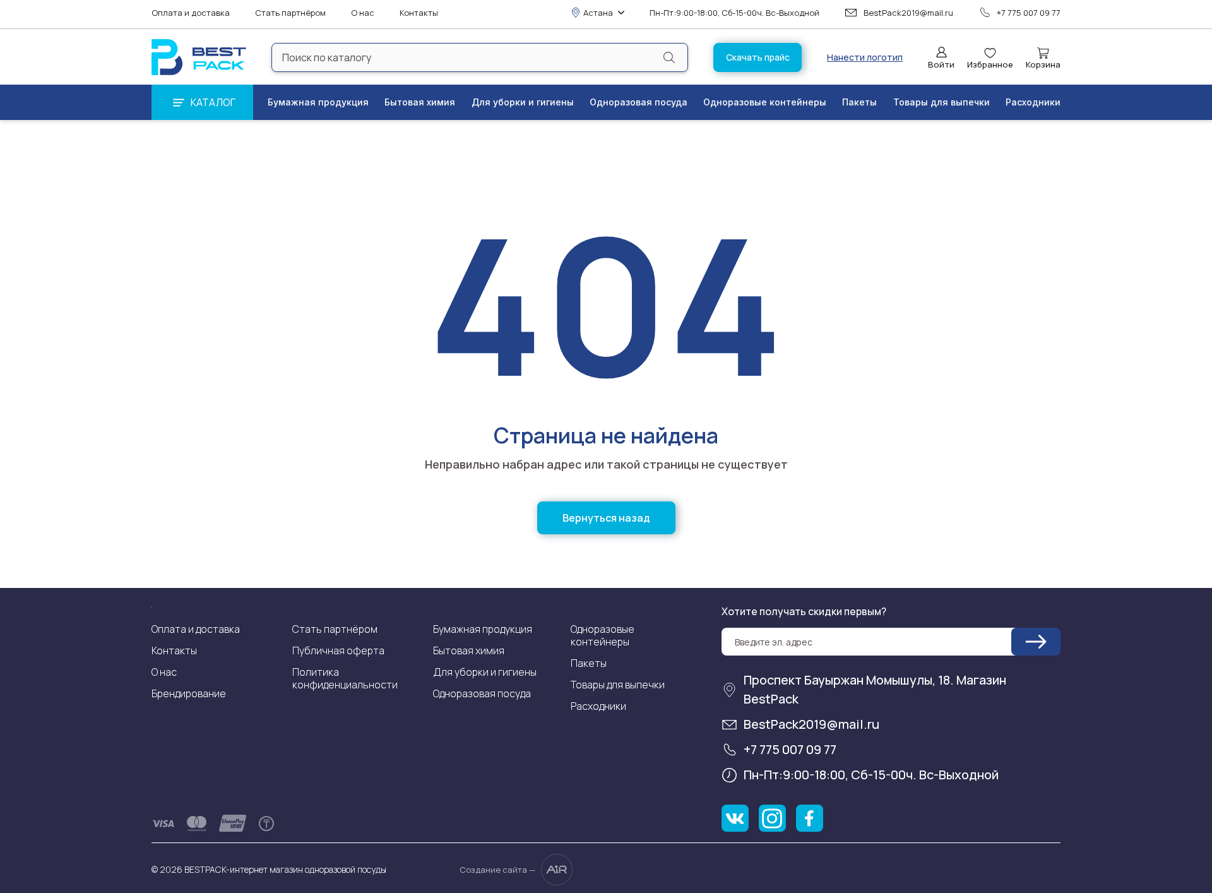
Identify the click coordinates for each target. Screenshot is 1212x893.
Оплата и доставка (191, 13)
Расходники (1033, 102)
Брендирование (189, 693)
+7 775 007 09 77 (1028, 12)
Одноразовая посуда (638, 102)
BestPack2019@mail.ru (908, 12)
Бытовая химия (419, 102)
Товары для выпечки (941, 102)
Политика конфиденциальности (345, 678)
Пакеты (859, 102)
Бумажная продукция (318, 102)
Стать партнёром (290, 13)
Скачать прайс (758, 57)
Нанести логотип (865, 57)
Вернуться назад (606, 518)
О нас (362, 13)
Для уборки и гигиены (523, 102)
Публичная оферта (338, 650)
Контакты (419, 13)
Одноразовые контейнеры (764, 102)
